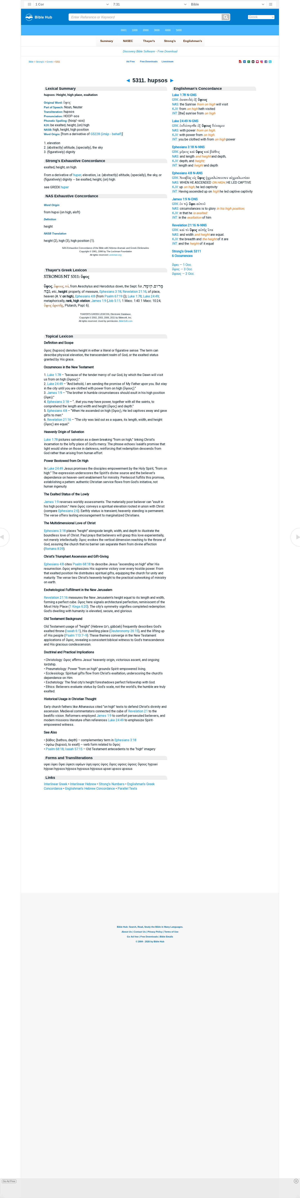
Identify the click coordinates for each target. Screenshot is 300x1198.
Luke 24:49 (151, 296)
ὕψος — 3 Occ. (182, 269)
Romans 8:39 (54, 549)
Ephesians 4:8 (85, 296)
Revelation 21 (138, 711)
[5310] (5, 546)
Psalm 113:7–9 (76, 635)
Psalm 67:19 (113, 296)
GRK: (175, 100)
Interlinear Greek (55, 784)
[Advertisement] (150, 867)
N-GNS (192, 95)
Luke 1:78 (135, 296)
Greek (50, 61)
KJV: (175, 109)
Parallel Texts (127, 788)
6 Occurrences (182, 256)
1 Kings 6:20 (78, 606)
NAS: (175, 104)
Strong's (40, 61)
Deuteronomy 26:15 (124, 631)
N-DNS (193, 199)
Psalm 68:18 (82, 564)
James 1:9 (98, 301)
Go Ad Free (9, 1181)
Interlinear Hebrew (83, 784)
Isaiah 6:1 (73, 631)
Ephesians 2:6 (68, 511)
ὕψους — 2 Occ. (183, 274)
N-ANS (198, 173)
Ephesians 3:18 (110, 292)
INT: (175, 113)
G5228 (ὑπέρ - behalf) (106, 134)
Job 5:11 (114, 301)
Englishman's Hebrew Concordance (90, 788)
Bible (31, 61)
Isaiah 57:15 (73, 749)
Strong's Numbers (111, 784)
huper (77, 175)
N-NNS (200, 147)
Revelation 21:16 (135, 292)
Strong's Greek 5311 (186, 251)
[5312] (295, 546)
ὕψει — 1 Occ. (182, 265)
